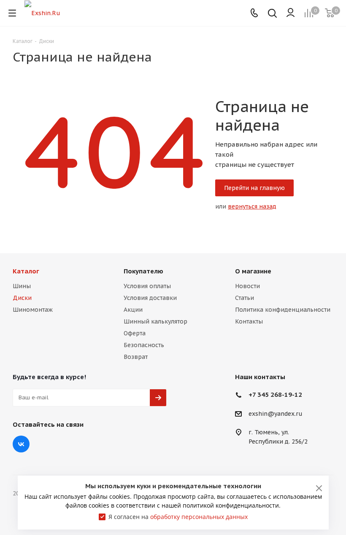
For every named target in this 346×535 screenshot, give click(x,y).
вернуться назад (252, 206)
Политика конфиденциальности (282, 309)
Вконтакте (21, 444)
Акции (133, 309)
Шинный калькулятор (155, 321)
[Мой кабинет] (290, 13)
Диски (22, 298)
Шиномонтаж (33, 309)
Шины (22, 286)
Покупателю (143, 271)
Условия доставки (150, 298)
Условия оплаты (147, 286)
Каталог (26, 271)
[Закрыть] (319, 488)
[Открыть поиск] (272, 14)
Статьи (244, 298)
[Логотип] (42, 12)
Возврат (136, 357)
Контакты (249, 321)
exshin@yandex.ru (276, 413)
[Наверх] (305, 233)
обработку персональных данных (199, 517)
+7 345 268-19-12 (275, 395)
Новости (247, 286)
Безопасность (144, 345)
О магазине (253, 271)
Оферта (135, 333)
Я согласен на (178, 517)
